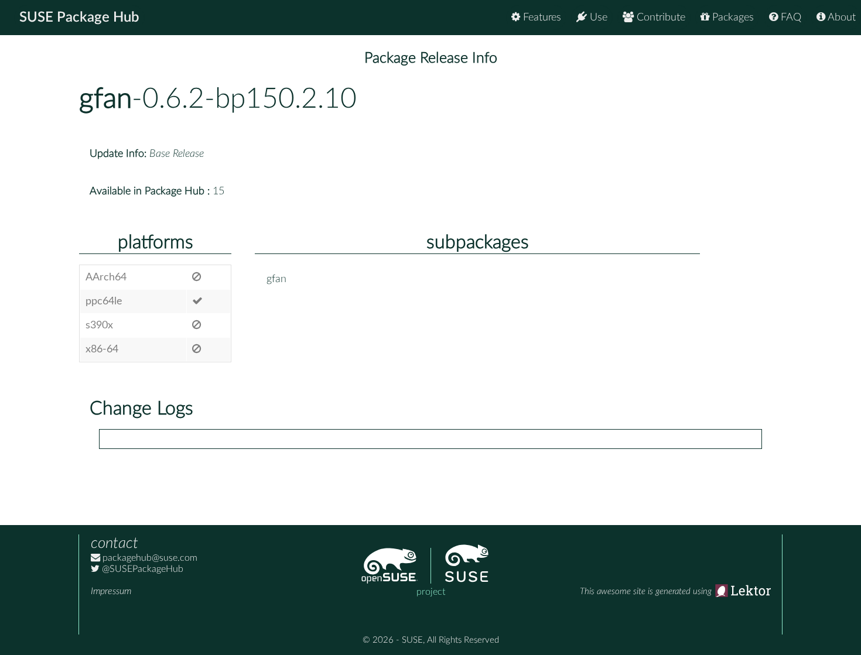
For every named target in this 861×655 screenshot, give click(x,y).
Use (597, 17)
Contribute (659, 17)
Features (540, 17)
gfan (105, 99)
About (840, 17)
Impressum (111, 591)
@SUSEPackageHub (141, 569)
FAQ (789, 17)
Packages (731, 17)
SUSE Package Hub (79, 18)
